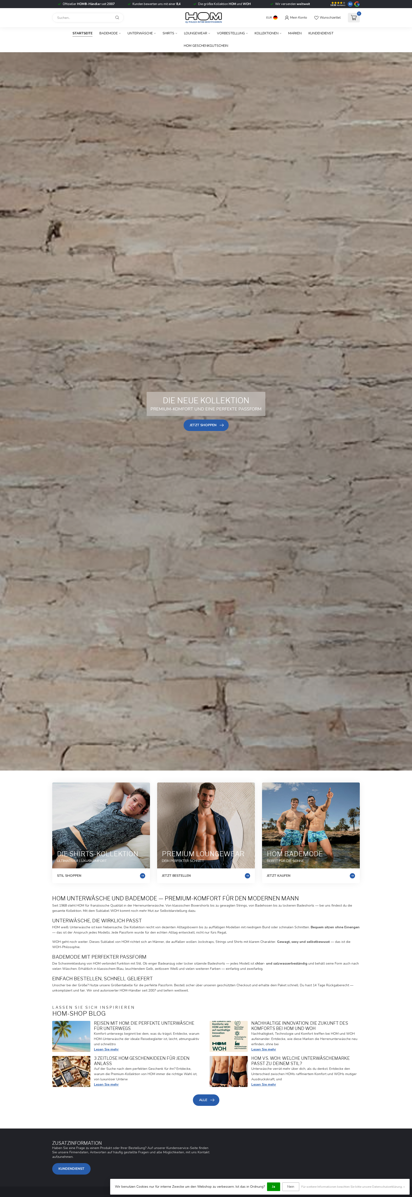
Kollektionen (266, 33)
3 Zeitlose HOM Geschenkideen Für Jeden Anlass (142, 1060)
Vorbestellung (231, 33)
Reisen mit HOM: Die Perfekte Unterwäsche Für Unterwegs (144, 1025)
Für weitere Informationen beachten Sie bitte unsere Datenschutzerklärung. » (353, 1187)
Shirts (168, 33)
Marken (295, 33)
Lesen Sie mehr (106, 1049)
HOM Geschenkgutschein (206, 45)
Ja (273, 1186)
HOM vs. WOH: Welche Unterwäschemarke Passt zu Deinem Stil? (300, 1060)
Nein (290, 1186)
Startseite (82, 33)
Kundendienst (321, 33)
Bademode (108, 33)
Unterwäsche (140, 33)
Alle (203, 1100)
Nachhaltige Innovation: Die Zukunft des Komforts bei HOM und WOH (299, 1025)
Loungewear (195, 33)
